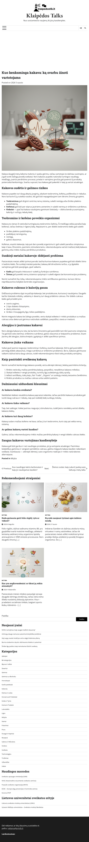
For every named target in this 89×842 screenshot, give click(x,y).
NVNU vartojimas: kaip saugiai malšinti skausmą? (18, 630)
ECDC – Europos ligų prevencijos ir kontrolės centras (19, 789)
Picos (3, 730)
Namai (4, 721)
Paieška (5, 616)
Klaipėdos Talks (44, 15)
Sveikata (5, 750)
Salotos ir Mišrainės (8, 742)
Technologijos (6, 754)
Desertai (4, 668)
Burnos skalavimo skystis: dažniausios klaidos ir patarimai (21, 642)
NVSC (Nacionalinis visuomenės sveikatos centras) (19, 781)
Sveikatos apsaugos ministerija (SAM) (14, 776)
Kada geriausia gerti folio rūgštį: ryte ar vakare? (20, 519)
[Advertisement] (44, 48)
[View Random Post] (81, 28)
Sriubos (4, 746)
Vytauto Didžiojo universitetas (12, 807)
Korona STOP (6, 793)
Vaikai (4, 766)
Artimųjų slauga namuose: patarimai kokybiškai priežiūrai (21, 634)
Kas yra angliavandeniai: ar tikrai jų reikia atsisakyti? (22, 584)
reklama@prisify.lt (15, 828)
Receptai (5, 738)
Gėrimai (4, 672)
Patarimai (5, 725)
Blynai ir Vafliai (7, 664)
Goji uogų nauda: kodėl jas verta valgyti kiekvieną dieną (21, 638)
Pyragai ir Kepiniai (8, 734)
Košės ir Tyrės (6, 701)
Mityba (14, 458)
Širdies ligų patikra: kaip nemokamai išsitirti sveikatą (19, 646)
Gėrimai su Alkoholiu (9, 676)
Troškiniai (5, 758)
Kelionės (5, 689)
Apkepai (4, 656)
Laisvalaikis (5, 709)
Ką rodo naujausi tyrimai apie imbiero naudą (63, 519)
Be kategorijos (6, 660)
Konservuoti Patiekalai (9, 697)
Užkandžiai (5, 762)
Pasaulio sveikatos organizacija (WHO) (15, 785)
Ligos (3, 713)
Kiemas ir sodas (7, 693)
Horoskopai (6, 681)
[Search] (85, 28)
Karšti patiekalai (7, 685)
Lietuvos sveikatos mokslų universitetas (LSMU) (18, 803)
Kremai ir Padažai (8, 705)
